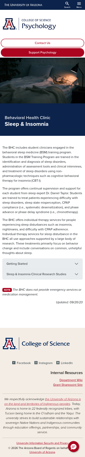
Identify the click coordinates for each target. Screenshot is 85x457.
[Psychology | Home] (42, 24)
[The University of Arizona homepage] (23, 5)
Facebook (23, 363)
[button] (73, 446)
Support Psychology (42, 52)
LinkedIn (67, 363)
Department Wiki (71, 380)
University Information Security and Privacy (42, 443)
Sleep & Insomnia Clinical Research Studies (36, 274)
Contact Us (42, 43)
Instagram (46, 363)
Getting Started (17, 264)
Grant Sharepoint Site (68, 385)
